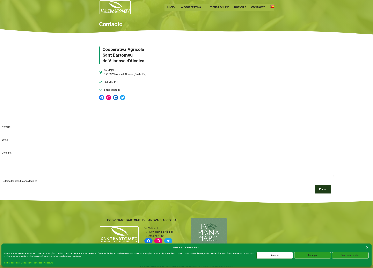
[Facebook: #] (101, 97)
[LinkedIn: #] (115, 97)
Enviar (323, 189)
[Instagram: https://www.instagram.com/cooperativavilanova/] (158, 240)
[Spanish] (271, 7)
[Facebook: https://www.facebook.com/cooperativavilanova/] (148, 240)
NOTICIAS (240, 7)
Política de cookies (12, 263)
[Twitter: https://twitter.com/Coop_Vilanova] (168, 240)
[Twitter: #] (122, 97)
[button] (367, 247)
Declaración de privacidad (31, 263)
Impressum (48, 263)
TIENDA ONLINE (219, 7)
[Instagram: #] (108, 97)
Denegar (312, 255)
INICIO (171, 7)
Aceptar (275, 255)
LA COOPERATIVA (190, 7)
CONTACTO (258, 7)
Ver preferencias (350, 255)
